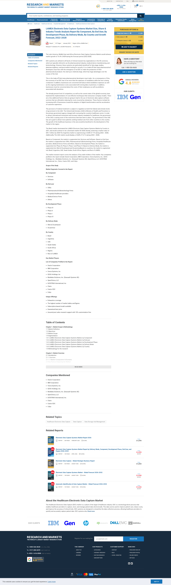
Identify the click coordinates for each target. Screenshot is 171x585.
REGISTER (133, 539)
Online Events (134, 555)
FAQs (113, 552)
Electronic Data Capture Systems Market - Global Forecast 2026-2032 (79, 472)
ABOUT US (109, 1)
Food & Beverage (110, 20)
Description (31, 55)
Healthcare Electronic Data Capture (58, 422)
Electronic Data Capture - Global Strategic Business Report (75, 461)
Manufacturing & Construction (65, 20)
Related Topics (32, 63)
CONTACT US (119, 1)
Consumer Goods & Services (121, 20)
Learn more (52, 582)
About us (79, 550)
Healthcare (30, 20)
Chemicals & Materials (54, 20)
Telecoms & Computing (101, 20)
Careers (78, 552)
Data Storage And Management (95, 422)
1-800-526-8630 (107, 9)
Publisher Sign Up (135, 550)
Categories (97, 550)
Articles (132, 558)
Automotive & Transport (91, 20)
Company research (99, 552)
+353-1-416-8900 (121, 6)
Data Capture (77, 422)
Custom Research (99, 555)
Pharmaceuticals (42, 20)
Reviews (78, 555)
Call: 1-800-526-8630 (129, 68)
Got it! (156, 581)
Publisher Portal (135, 552)
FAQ (127, 1)
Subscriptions (98, 558)
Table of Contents (33, 57)
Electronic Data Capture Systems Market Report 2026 (73, 438)
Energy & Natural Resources (79, 20)
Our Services (141, 20)
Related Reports (33, 66)
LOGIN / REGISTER (139, 1)
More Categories (132, 20)
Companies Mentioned (35, 60)
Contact (114, 550)
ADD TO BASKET (129, 47)
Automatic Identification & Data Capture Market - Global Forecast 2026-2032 (81, 484)
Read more (79, 367)
